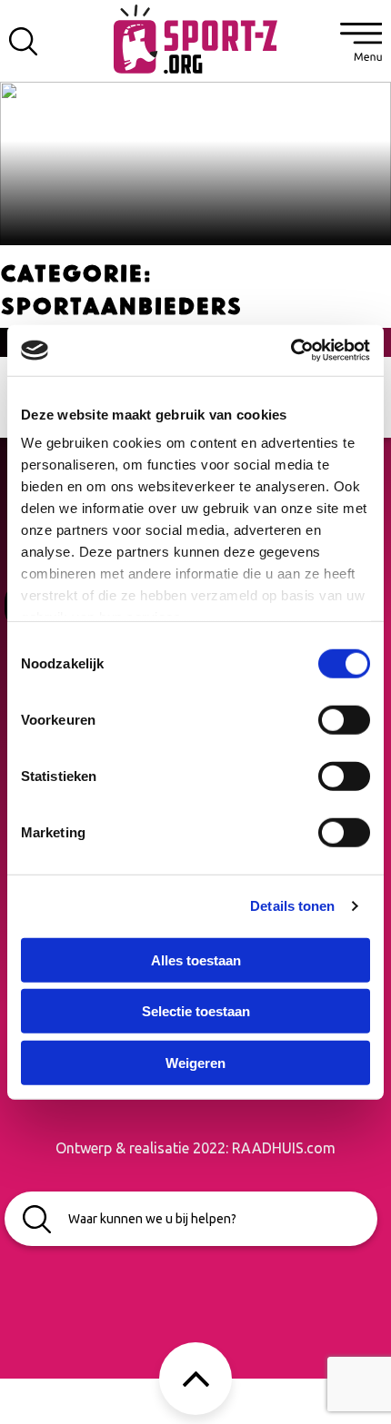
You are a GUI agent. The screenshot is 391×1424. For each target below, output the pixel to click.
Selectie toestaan (196, 1011)
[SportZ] (195, 37)
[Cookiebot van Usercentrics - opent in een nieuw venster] (290, 350)
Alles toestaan (196, 959)
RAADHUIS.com (284, 1148)
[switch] (344, 719)
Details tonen (292, 906)
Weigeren (195, 1062)
